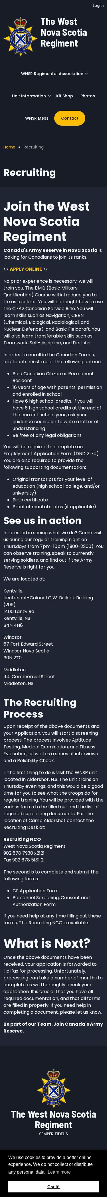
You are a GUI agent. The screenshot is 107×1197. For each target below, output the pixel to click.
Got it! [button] (53, 1186)
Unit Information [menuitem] (27, 98)
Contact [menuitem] (69, 118)
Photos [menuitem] (87, 96)
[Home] (20, 36)
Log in (98, 5)
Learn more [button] (59, 1172)
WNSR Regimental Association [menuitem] (50, 76)
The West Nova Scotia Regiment (64, 32)
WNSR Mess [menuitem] (37, 118)
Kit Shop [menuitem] (64, 96)
